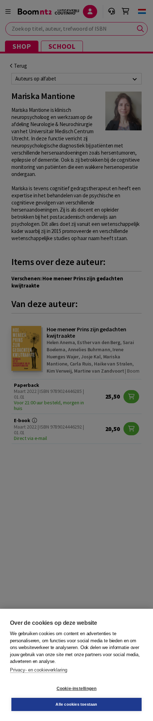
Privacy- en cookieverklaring (38, 670)
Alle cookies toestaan (76, 704)
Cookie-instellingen (77, 688)
